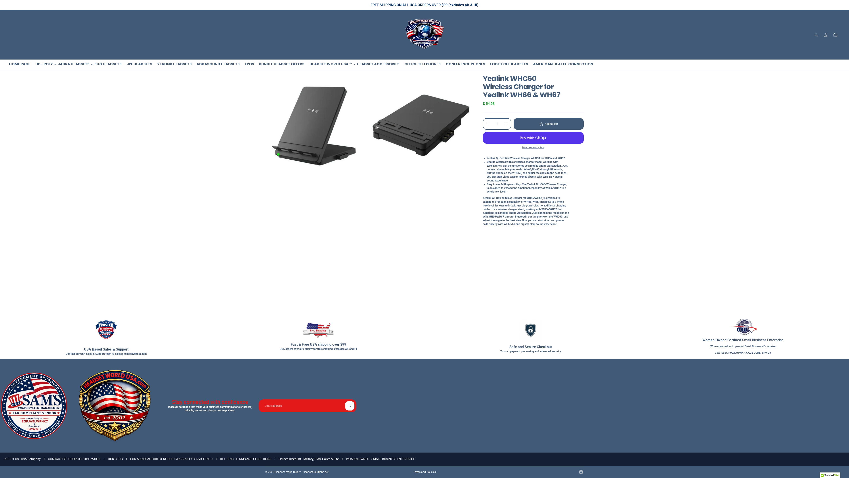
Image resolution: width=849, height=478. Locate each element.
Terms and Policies (424, 472)
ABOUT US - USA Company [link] (22, 459)
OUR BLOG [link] (115, 459)
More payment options (533, 147)
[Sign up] (349, 406)
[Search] (816, 35)
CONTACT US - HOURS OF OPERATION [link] (74, 459)
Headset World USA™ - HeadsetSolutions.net (302, 472)
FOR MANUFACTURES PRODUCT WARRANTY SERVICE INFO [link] (171, 459)
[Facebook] (581, 472)
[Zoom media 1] (316, 125)
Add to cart (551, 123)
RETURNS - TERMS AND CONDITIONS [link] (245, 459)
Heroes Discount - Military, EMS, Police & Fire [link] (309, 459)
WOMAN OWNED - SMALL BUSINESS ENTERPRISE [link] (380, 459)
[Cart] (835, 35)
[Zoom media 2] (420, 125)
